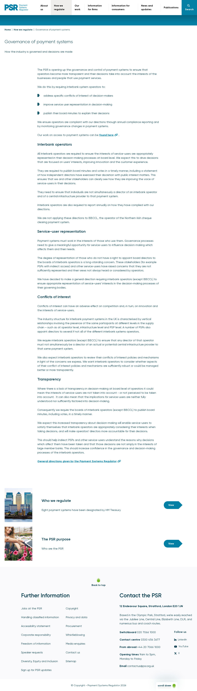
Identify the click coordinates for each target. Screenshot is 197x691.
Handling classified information (40, 617)
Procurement (74, 626)
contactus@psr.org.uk (140, 666)
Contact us (73, 652)
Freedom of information (36, 643)
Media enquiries (75, 643)
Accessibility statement (35, 626)
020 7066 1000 (146, 632)
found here (106, 135)
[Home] (16, 7)
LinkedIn (182, 639)
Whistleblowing (75, 634)
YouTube (183, 646)
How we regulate (23, 29)
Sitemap (71, 661)
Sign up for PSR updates (36, 670)
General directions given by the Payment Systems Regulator (77, 461)
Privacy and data (76, 617)
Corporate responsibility (36, 634)
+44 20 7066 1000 (148, 647)
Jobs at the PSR (31, 608)
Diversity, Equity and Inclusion (39, 661)
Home (8, 29)
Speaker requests (32, 652)
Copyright (72, 608)
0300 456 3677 (150, 639)
